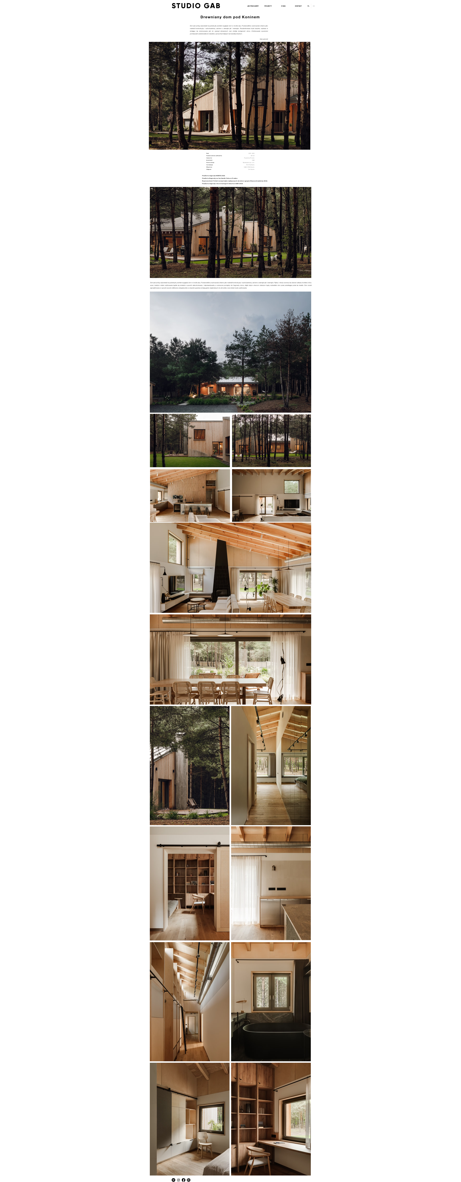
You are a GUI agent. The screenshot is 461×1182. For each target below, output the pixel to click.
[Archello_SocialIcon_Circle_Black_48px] (188, 1180)
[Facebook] (183, 1180)
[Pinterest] (173, 1180)
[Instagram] (178, 1180)
